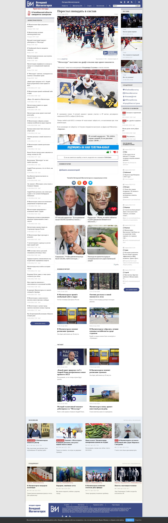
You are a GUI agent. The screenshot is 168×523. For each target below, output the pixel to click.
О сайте (66, 505)
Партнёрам (116, 505)
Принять (129, 520)
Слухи (89, 6)
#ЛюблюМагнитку (132, 90)
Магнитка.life (77, 6)
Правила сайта (98, 505)
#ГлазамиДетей (130, 96)
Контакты (81, 505)
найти (138, 6)
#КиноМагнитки (131, 93)
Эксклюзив (100, 6)
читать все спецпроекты (131, 463)
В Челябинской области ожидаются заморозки (42, 13)
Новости (65, 6)
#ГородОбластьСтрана (131, 103)
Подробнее (138, 520)
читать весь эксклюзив (131, 420)
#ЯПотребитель (131, 100)
